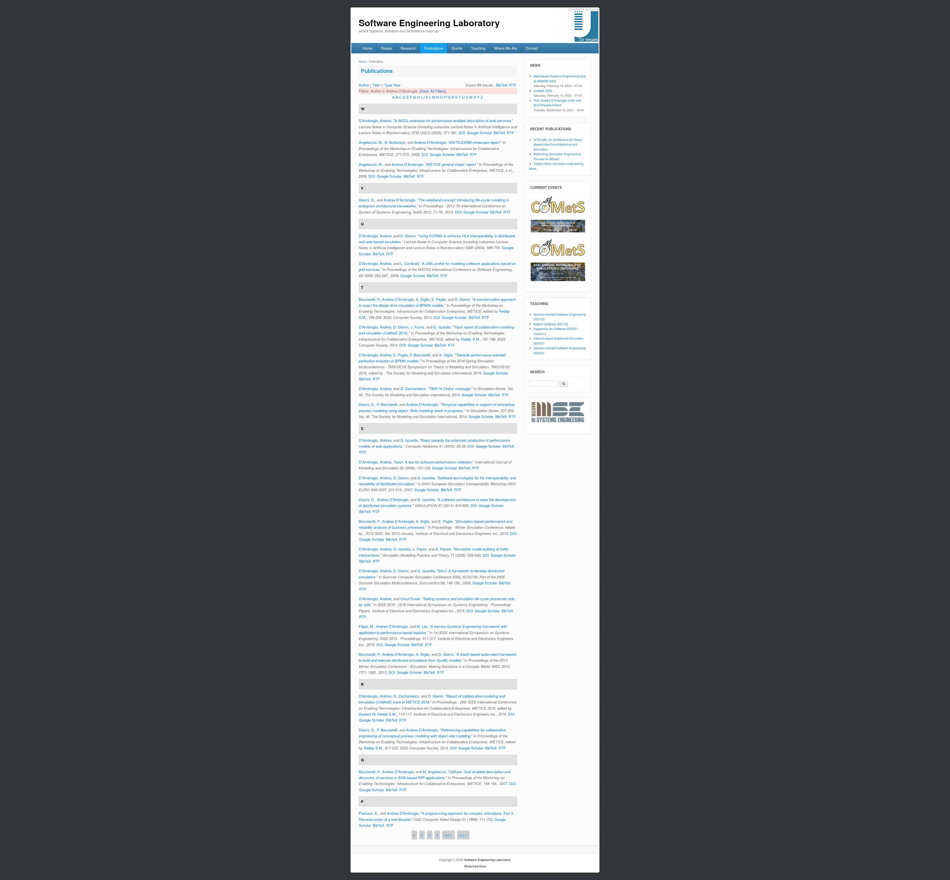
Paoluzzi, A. (368, 813)
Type (388, 85)
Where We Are (505, 48)
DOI (461, 132)
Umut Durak (410, 598)
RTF (512, 85)
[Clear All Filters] (433, 90)
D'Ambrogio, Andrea (375, 120)
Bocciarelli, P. (369, 299)
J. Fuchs (417, 327)
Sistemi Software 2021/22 (551, 324)
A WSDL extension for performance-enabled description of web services (453, 120)
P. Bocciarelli (420, 354)
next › (448, 835)
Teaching (478, 48)
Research (408, 48)
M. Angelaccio (434, 771)
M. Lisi (422, 626)
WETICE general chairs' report (451, 164)
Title (375, 85)
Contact (532, 48)
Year (397, 85)
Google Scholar (479, 132)
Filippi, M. (366, 626)
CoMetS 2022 (543, 90)
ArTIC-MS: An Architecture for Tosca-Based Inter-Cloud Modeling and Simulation (558, 144)
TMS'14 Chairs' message (449, 388)
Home (367, 48)
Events (457, 48)
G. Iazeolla (442, 327)
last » (463, 835)
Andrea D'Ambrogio (430, 142)
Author (364, 85)
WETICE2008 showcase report (474, 142)
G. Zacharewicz (413, 388)
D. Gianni (407, 235)
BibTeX (501, 85)
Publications (433, 48)
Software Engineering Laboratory (487, 860)
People (386, 48)
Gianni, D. (367, 199)
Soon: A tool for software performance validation (433, 461)
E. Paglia (438, 299)
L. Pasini (420, 548)
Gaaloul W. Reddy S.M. (378, 714)
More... (533, 168)
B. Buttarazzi (395, 142)
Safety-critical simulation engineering (558, 163)
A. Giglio (422, 299)
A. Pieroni (443, 548)
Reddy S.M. (470, 339)
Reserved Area (475, 866)
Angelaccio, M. (371, 142)
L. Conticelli (409, 263)
